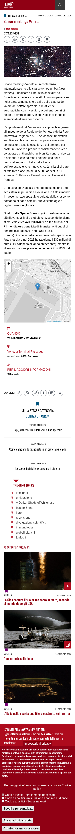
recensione (23, 517)
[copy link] (7, 39)
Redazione (12, 28)
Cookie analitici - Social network (25, 801)
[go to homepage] (8, 5)
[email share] (47, 39)
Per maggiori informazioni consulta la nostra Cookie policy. (37, 787)
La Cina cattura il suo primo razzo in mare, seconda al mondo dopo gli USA (36, 601)
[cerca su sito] (60, 5)
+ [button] (8, 263)
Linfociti (21, 537)
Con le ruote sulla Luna (18, 658)
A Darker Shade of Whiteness (35, 502)
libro (19, 512)
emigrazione (24, 497)
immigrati (22, 492)
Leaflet (49, 321)
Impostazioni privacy (37, 743)
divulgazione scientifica (31, 522)
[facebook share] (31, 39)
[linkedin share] (39, 39)
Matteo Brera (24, 507)
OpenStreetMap (58, 321)
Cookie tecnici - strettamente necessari (30, 794)
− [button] (8, 269)
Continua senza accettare (21, 828)
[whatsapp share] (15, 39)
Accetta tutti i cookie (17, 820)
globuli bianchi (25, 532)
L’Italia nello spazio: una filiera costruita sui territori (37, 713)
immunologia (24, 527)
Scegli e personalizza (18, 808)
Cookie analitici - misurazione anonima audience (36, 798)
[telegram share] (23, 39)
